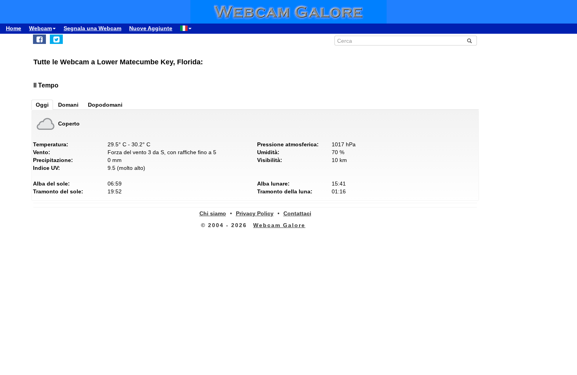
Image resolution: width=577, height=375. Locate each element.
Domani (68, 105)
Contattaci (297, 213)
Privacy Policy (255, 213)
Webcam (40, 28)
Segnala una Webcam (92, 28)
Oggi (42, 105)
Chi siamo (212, 213)
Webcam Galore (279, 225)
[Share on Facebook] (39, 39)
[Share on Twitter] (56, 39)
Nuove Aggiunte (150, 28)
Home (13, 28)
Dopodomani (105, 105)
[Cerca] (469, 41)
